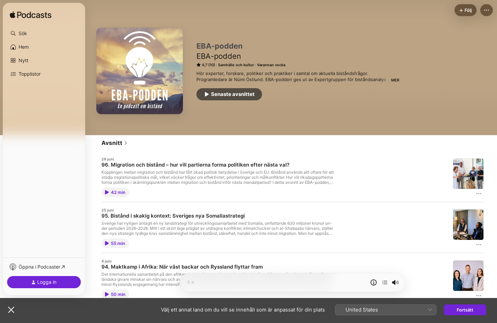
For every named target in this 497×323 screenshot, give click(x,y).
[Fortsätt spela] (385, 282)
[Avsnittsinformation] (374, 282)
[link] (114, 143)
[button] (43, 33)
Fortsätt (465, 310)
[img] (30, 15)
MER (395, 80)
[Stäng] (11, 310)
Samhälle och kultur (236, 65)
